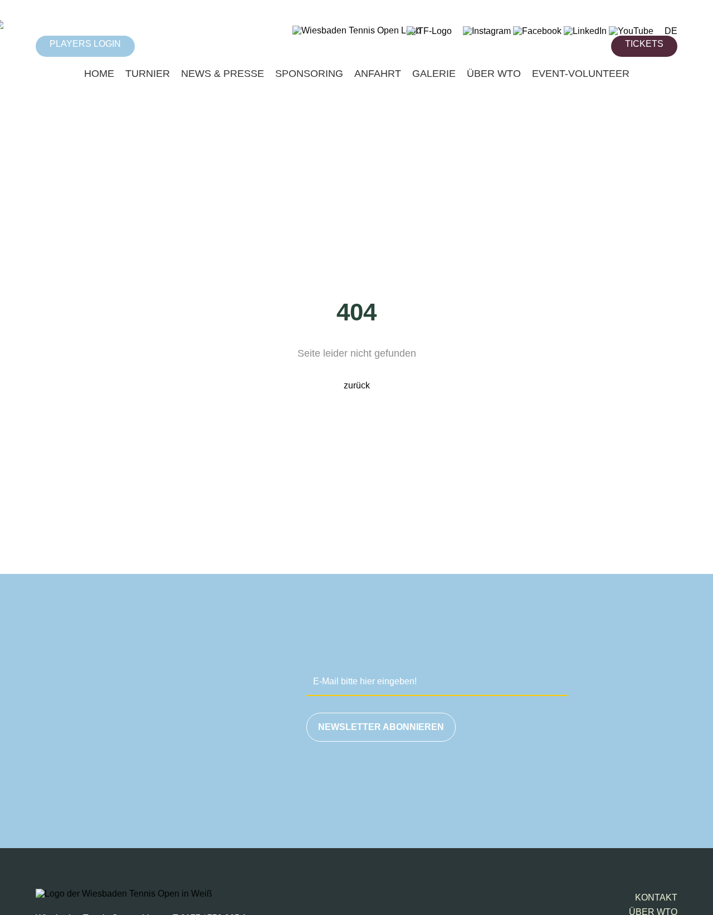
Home (99, 73)
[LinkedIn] (585, 31)
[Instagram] (487, 31)
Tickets (644, 43)
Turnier (147, 73)
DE (671, 31)
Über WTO (494, 73)
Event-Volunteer (580, 73)
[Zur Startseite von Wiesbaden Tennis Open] (356, 30)
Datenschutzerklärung (564, 780)
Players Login (85, 43)
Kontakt (656, 897)
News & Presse (222, 73)
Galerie (434, 73)
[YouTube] (631, 31)
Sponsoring (309, 73)
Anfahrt (377, 73)
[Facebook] (537, 31)
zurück (357, 385)
